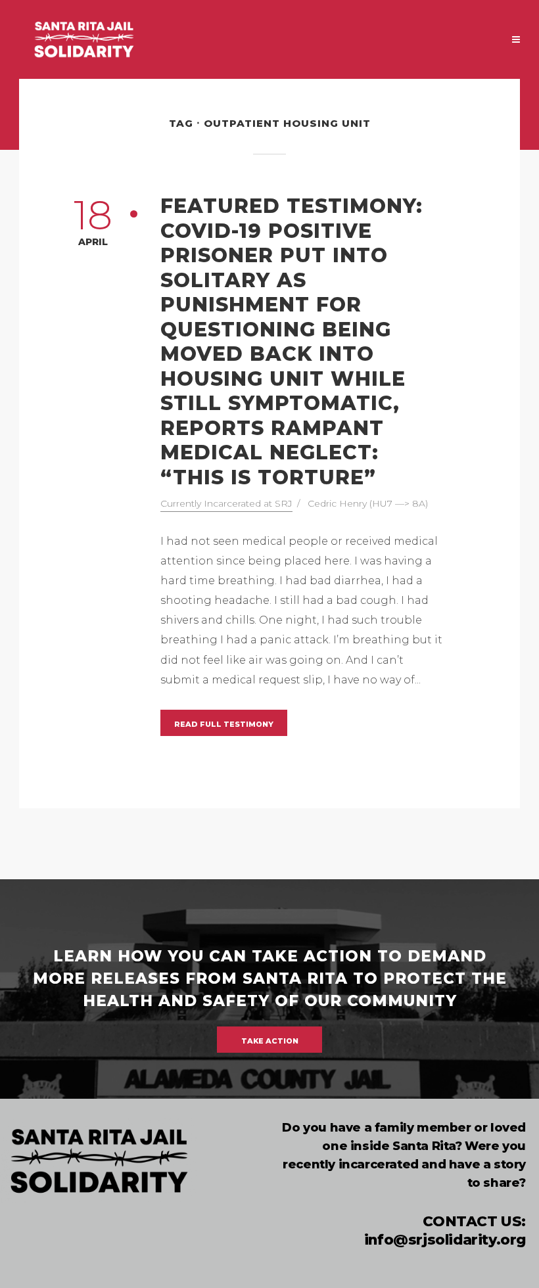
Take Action (269, 1041)
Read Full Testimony (223, 724)
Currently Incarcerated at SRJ (226, 503)
